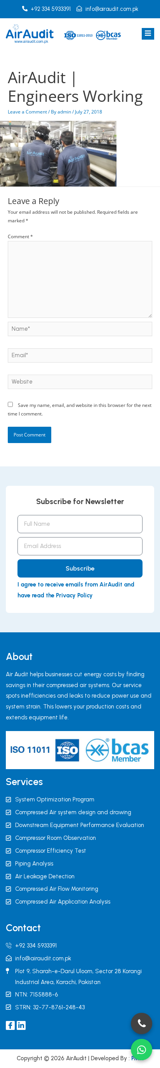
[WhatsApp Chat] (141, 1049)
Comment (20, 236)
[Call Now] (141, 1023)
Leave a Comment (27, 111)
